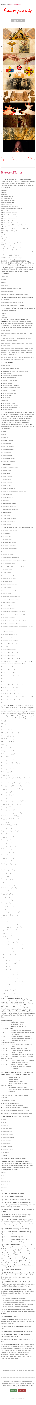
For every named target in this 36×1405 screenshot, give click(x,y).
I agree (13, 1390)
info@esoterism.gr (15, 4)
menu (19, 21)
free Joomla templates (18, 1398)
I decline (22, 1390)
